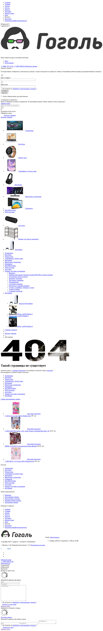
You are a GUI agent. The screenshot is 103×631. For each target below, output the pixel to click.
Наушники (18, 185)
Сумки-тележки (14, 289)
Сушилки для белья (15, 291)
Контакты (8, 19)
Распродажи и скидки (12, 499)
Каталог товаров (10, 115)
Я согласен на (20, 89)
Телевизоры (29, 130)
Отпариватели (14, 282)
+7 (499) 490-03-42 (51, 535)
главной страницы (18, 370)
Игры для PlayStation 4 (25, 326)
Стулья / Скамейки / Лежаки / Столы (21, 287)
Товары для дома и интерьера (28, 239)
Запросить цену (8, 627)
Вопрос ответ (9, 13)
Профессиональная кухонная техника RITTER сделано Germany (31, 275)
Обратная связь (6, 560)
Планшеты (29, 208)
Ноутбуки (21, 144)
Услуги (7, 8)
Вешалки (12, 273)
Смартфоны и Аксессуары (27, 171)
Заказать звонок (31, 66)
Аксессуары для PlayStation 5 (19, 316)
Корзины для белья (15, 278)
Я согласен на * (20, 602)
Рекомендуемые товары (13, 500)
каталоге (50, 370)
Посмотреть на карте (38, 545)
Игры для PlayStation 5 (25, 314)
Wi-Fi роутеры (9, 212)
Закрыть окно (5, 103)
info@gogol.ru (54, 537)
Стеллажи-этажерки (16, 284)
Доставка (8, 11)
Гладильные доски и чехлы (18, 277)
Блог (6, 15)
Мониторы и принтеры (33, 196)
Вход (6, 61)
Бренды (7, 10)
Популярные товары (12, 497)
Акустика (21, 225)
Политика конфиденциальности (16, 21)
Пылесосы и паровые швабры (19, 286)
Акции (7, 6)
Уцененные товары (11, 502)
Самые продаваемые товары (10, 399)
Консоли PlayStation (26, 303)
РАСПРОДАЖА (10, 210)
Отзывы (7, 4)
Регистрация (9, 63)
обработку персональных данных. (24, 89)
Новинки (8, 495)
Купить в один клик (9, 604)
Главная (7, 2)
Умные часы (22, 158)
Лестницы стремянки (16, 280)
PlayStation (18, 249)
